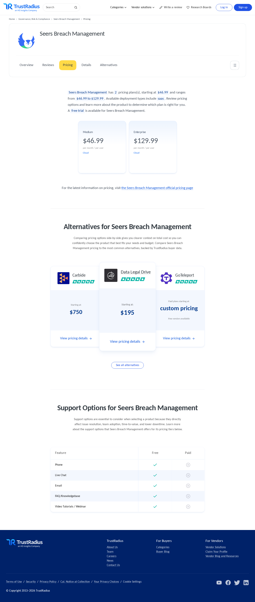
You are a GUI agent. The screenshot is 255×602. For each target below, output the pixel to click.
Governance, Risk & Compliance (34, 19)
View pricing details (74, 338)
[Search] (76, 7)
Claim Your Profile (216, 551)
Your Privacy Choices (106, 581)
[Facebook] (228, 583)
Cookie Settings (132, 581)
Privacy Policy (48, 581)
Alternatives (108, 65)
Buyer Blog (163, 551)
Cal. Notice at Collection (75, 581)
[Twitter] (237, 583)
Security (31, 581)
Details (86, 65)
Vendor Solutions (216, 547)
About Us (112, 547)
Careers (111, 556)
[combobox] (58, 7)
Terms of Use (14, 581)
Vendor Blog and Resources (222, 556)
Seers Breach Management (67, 19)
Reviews (48, 65)
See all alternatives (127, 365)
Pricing (68, 65)
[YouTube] (219, 583)
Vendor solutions (141, 7)
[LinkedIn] (246, 583)
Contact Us (113, 565)
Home (12, 19)
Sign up (243, 7)
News (110, 560)
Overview (26, 65)
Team (110, 551)
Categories (116, 7)
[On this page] (234, 65)
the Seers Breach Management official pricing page (157, 188)
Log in (224, 7)
